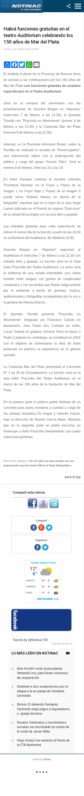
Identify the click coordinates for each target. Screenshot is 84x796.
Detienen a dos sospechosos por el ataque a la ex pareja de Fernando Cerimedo (42, 691)
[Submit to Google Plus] (43, 507)
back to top (73, 477)
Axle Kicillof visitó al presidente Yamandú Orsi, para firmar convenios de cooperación (42, 673)
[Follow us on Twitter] (45, 547)
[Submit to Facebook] (32, 507)
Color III (43, 772)
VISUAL (47, 759)
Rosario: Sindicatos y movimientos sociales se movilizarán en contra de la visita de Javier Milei (43, 727)
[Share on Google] (41, 527)
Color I (37, 772)
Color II (40, 772)
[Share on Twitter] (49, 527)
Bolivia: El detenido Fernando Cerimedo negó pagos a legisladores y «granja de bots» (43, 708)
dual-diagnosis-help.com (62, 644)
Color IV (46, 772)
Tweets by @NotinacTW (30, 640)
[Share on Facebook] (33, 527)
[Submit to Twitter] (54, 507)
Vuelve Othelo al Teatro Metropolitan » (51, 465)
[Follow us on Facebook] (37, 547)
